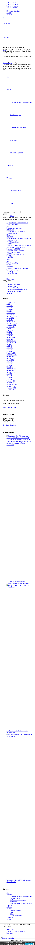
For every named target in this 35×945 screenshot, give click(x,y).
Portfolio (9, 256)
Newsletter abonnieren (13, 11)
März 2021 (10, 379)
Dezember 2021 (11, 369)
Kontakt (9, 13)
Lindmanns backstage (13, 284)
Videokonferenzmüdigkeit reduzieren (18, 268)
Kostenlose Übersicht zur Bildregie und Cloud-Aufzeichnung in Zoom (19, 246)
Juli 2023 (9, 346)
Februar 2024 (11, 337)
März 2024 (10, 335)
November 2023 (12, 342)
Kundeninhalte (14, 242)
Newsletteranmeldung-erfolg (15, 254)
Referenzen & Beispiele (14, 291)
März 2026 (10, 311)
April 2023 (10, 351)
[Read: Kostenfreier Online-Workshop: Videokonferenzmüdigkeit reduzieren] (19, 445)
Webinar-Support (15, 898)
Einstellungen (29, 944)
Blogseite (9, 228)
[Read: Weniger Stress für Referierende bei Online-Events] (19, 587)
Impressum (10, 14)
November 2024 (12, 323)
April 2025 (10, 320)
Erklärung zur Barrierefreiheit (16, 231)
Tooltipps (9, 293)
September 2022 (12, 358)
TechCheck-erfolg (12, 263)
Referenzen (10, 258)
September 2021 (12, 372)
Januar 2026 (10, 314)
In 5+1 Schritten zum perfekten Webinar (19, 238)
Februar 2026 (11, 313)
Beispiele (9, 907)
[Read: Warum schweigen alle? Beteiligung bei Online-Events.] (19, 736)
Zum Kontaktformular (9, 407)
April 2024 (10, 334)
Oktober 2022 (11, 356)
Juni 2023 (10, 348)
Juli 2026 (9, 304)
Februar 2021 (11, 381)
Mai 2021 (9, 376)
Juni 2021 (10, 374)
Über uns (9, 266)
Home (8, 235)
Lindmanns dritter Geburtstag (15, 251)
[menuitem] (19, 11)
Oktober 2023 (11, 344)
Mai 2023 (9, 349)
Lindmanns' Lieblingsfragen (15, 288)
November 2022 (12, 355)
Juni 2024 (10, 330)
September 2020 (12, 388)
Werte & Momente (12, 270)
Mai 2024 (9, 332)
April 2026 (10, 309)
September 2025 (12, 316)
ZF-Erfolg (10, 272)
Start (8, 893)
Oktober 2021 (11, 370)
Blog (8, 226)
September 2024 (12, 325)
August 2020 (10, 390)
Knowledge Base (12, 240)
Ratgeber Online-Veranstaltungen (17, 289)
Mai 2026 (9, 307)
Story (8, 259)
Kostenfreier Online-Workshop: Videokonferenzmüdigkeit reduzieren (18, 582)
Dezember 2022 (11, 353)
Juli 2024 (9, 328)
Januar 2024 (10, 339)
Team (8, 261)
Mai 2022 (9, 363)
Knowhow (10, 917)
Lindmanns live (11, 286)
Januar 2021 (10, 383)
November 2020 (12, 384)
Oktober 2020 (11, 386)
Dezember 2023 (11, 341)
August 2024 (10, 327)
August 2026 (10, 302)
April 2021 (10, 377)
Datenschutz (10, 230)
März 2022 (10, 367)
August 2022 (10, 360)
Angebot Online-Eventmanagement (17, 223)
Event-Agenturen (12, 233)
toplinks (9, 265)
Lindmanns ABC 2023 (14, 249)
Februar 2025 (11, 321)
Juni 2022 (10, 362)
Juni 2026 (10, 306)
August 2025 (10, 318)
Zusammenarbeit (12, 273)
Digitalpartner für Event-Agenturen (21, 903)
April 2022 (10, 365)
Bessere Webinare (12, 224)
